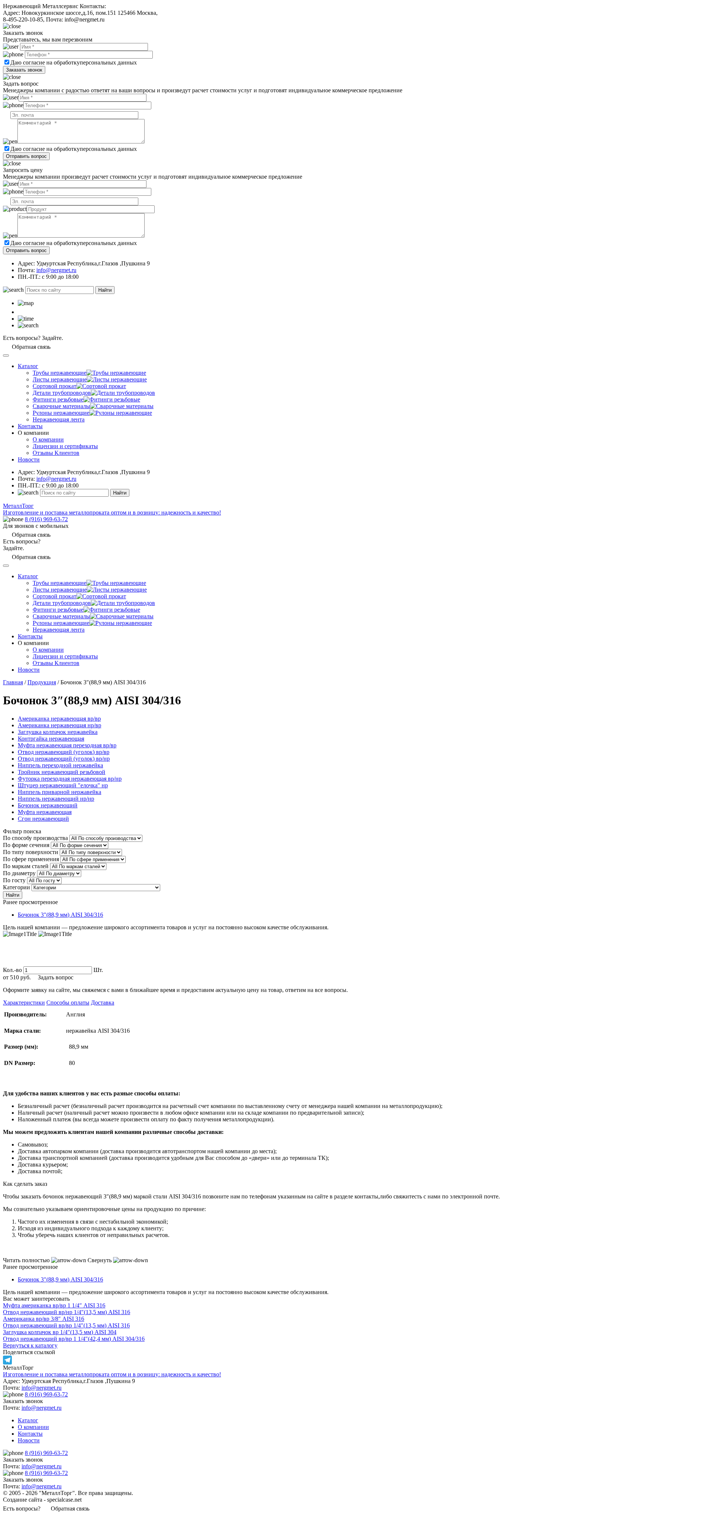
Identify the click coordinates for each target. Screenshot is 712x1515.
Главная (13, 682)
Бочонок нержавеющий (48, 805)
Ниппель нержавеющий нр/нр (56, 798)
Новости (29, 459)
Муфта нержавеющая (45, 812)
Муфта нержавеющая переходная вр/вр (67, 745)
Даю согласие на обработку (45, 62)
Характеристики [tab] (24, 1002)
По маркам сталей (26, 866)
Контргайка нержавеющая (51, 738)
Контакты (30, 426)
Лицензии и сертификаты (65, 446)
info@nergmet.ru (56, 270)
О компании (48, 439)
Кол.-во (12, 970)
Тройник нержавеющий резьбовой (61, 772)
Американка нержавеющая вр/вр (59, 718)
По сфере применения (31, 859)
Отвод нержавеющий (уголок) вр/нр (64, 758)
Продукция (41, 682)
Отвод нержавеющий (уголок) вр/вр (63, 752)
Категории (16, 887)
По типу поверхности (30, 852)
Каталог (28, 366)
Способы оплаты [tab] (67, 1002)
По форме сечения (26, 845)
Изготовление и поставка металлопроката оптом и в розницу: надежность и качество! (112, 1374)
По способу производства (35, 838)
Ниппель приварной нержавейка (59, 792)
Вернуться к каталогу (30, 1345)
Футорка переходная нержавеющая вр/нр (70, 778)
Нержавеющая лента (59, 419)
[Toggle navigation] (6, 355)
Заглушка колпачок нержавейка (58, 732)
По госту (14, 880)
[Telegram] (356, 1360)
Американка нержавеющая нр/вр (59, 725)
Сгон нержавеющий (43, 819)
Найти (105, 290)
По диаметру (19, 873)
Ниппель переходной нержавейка (60, 765)
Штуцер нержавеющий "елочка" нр (63, 785)
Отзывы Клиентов (56, 453)
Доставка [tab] (102, 1002)
